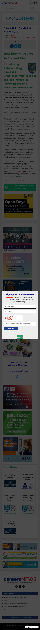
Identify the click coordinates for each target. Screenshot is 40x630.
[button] (39, 2)
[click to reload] (13, 317)
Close (20, 337)
